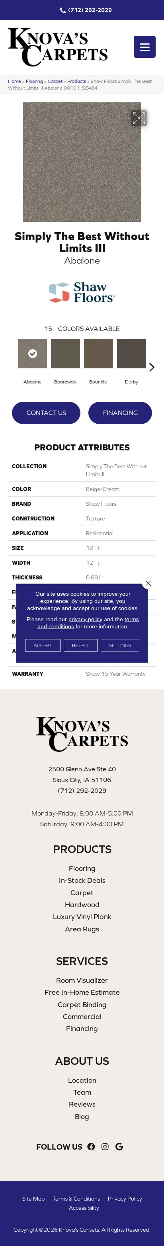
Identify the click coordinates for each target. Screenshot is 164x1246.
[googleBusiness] (119, 1147)
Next (152, 355)
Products (76, 81)
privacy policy (85, 619)
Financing (120, 412)
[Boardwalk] (65, 353)
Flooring (34, 81)
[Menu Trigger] (145, 47)
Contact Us (46, 412)
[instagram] (105, 1147)
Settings (120, 645)
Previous (12, 355)
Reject (80, 645)
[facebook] (91, 1147)
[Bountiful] (98, 353)
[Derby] (131, 353)
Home (14, 81)
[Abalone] (32, 353)
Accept (42, 645)
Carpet (55, 81)
